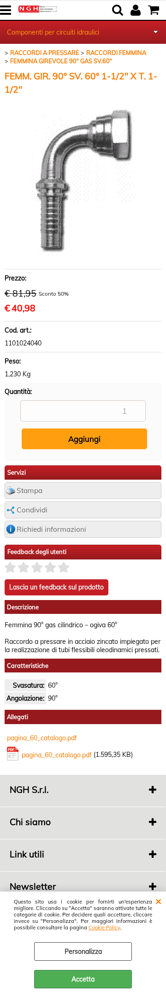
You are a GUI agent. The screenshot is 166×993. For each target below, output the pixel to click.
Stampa (29, 490)
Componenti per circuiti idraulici (53, 32)
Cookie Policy (104, 927)
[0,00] (154, 10)
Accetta (83, 979)
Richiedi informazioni (51, 529)
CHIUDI (158, 900)
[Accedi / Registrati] (136, 10)
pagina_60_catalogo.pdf (42, 738)
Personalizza (83, 951)
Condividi (32, 509)
